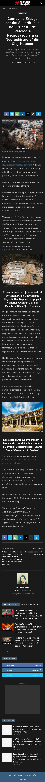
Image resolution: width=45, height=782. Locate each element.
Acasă (4, 9)
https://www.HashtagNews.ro (23, 590)
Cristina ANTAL (21, 62)
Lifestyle (35, 775)
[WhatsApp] (17, 114)
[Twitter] (12, 114)
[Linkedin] (22, 114)
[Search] (42, 3)
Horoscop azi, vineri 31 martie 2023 (34, 553)
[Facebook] (6, 114)
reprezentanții (9, 249)
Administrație (12, 9)
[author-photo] (22, 584)
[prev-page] (3, 651)
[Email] (28, 114)
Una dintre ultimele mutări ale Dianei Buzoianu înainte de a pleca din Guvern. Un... (27, 729)
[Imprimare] (33, 114)
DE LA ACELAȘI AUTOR (29, 604)
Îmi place (38, 665)
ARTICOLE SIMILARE (11, 604)
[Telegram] (38, 114)
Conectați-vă (36, 670)
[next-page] (7, 651)
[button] (4, 3)
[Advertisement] (22, 88)
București (28, 775)
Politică (9, 775)
